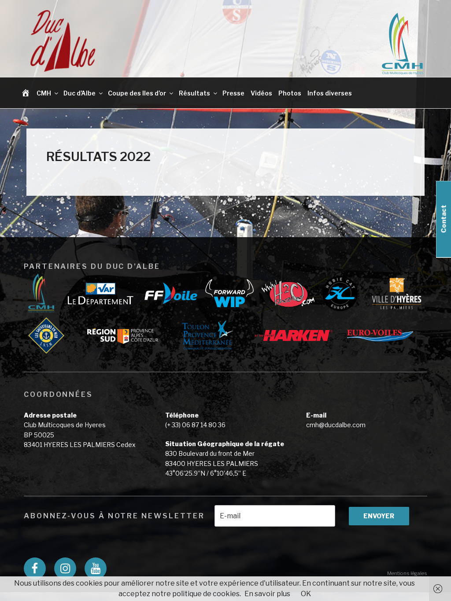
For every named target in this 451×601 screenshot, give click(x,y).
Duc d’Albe (79, 93)
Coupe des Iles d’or (137, 93)
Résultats (194, 93)
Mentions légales (407, 573)
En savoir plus (267, 594)
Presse (233, 93)
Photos (289, 93)
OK (306, 594)
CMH (44, 93)
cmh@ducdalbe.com (336, 425)
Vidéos (261, 93)
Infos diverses (329, 93)
